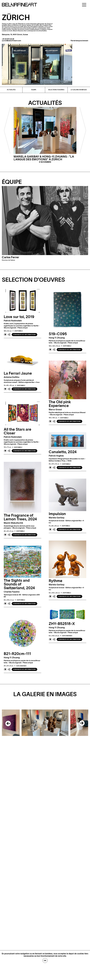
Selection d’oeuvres (56, 89)
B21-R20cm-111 (17, 654)
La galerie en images (79, 89)
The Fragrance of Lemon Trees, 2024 (20, 517)
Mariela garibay (56, 518)
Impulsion (57, 514)
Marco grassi (55, 410)
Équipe (33, 89)
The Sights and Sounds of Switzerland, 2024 (19, 584)
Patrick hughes (56, 456)
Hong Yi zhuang (57, 338)
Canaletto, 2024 (63, 452)
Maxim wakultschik (13, 523)
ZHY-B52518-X (62, 624)
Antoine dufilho (11, 377)
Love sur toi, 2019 (19, 317)
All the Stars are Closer (17, 431)
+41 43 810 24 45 (8, 39)
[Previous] (7, 722)
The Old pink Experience (60, 404)
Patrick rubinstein (13, 321)
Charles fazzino (12, 592)
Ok (45, 960)
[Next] (83, 722)
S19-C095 (58, 334)
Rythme (55, 581)
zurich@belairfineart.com (11, 41)
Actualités (11, 89)
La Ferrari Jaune (18, 373)
